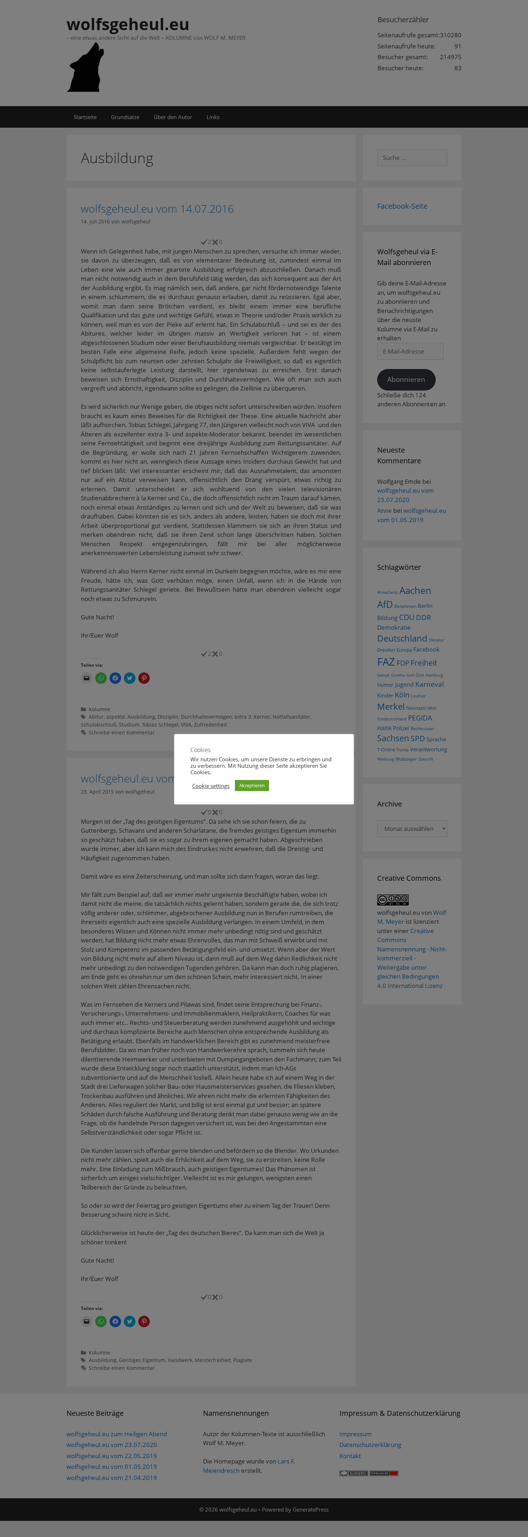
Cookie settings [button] (211, 785)
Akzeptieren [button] (252, 785)
